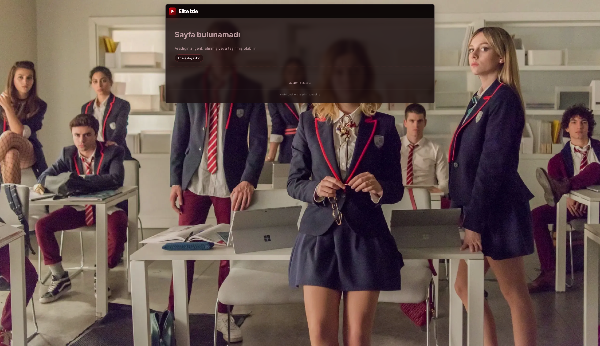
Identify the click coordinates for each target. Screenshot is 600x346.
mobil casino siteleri (292, 94)
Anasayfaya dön (189, 58)
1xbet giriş (313, 94)
